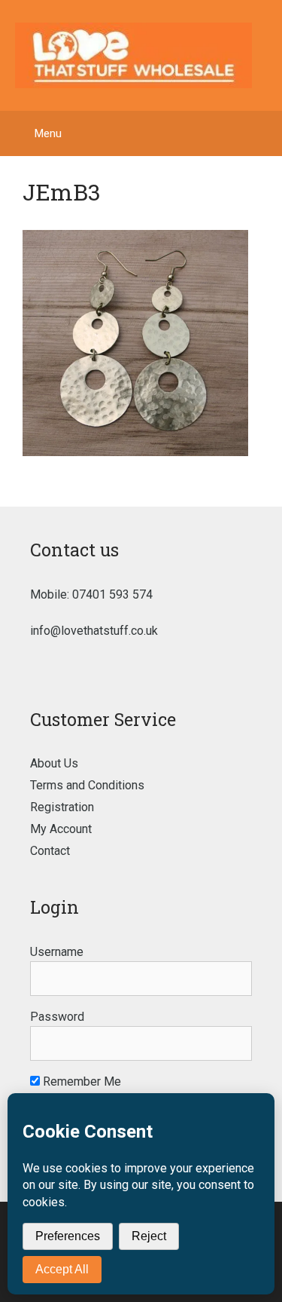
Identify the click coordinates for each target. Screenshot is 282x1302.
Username (56, 952)
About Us (54, 763)
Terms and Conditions (87, 785)
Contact (50, 851)
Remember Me (80, 1081)
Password (57, 1016)
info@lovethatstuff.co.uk (94, 630)
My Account (61, 829)
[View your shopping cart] (263, 133)
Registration (62, 807)
